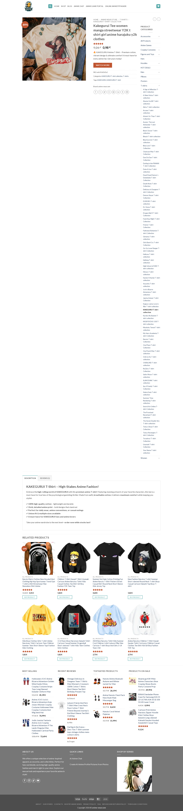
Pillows (143, 77)
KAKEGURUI (101, 80)
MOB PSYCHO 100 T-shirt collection (151, 323)
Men (142, 72)
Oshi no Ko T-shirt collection (149, 358)
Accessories (146, 36)
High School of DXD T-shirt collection (151, 267)
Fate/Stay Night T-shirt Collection (151, 220)
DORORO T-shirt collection (149, 202)
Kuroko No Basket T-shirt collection (150, 317)
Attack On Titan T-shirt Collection (151, 117)
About (38, 804)
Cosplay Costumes (148, 50)
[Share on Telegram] (127, 92)
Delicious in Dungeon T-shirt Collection (151, 190)
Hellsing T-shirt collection (148, 261)
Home (56, 6)
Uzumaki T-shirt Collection (148, 445)
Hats (142, 59)
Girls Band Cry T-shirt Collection (151, 243)
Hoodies (144, 63)
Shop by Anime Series (73, 804)
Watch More (103, 65)
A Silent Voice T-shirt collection (150, 96)
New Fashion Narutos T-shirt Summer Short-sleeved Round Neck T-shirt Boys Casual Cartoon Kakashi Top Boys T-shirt (144, 582)
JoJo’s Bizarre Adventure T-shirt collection (149, 292)
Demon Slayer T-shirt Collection (150, 196)
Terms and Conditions (137, 804)
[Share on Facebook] (96, 92)
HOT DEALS (145, 68)
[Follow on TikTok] (34, 781)
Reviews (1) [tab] (45, 478)
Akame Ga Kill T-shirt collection (150, 102)
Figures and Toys (147, 54)
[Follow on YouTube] (38, 781)
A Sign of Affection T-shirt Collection (150, 90)
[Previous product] (158, 19)
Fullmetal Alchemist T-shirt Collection (151, 232)
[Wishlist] (158, 6)
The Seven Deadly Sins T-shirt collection (151, 422)
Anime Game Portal (94, 6)
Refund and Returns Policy (114, 804)
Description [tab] (30, 478)
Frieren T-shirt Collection (148, 226)
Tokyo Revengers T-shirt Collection (150, 434)
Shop (63, 6)
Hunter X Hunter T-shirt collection (151, 279)
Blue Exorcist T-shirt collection (150, 141)
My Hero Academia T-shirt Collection (151, 334)
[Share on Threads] (109, 92)
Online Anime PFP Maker (115, 6)
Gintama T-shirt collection (148, 238)
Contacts (58, 804)
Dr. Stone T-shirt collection (149, 208)
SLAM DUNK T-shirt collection (150, 381)
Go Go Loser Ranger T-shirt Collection (151, 249)
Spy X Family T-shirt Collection (150, 387)
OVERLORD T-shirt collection (150, 364)
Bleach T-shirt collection (151, 136)
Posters (144, 81)
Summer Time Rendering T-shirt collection (149, 400)
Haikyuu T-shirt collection (148, 255)
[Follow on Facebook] (25, 781)
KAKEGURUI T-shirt (114, 80)
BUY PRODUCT (29, 597)
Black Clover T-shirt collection (150, 132)
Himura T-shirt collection (148, 273)
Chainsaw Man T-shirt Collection (151, 153)
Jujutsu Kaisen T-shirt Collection (150, 299)
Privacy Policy (89, 804)
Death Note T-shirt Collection (150, 185)
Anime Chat (79, 6)
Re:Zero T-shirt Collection (148, 370)
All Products (146, 41)
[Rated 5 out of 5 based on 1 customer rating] (115, 44)
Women (144, 458)
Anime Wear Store (109, 20)
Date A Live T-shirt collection (150, 170)
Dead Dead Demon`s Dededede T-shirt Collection (150, 177)
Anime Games (146, 45)
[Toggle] (159, 36)
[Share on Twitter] (105, 92)
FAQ (99, 804)
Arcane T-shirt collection (148, 111)
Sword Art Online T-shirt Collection (150, 408)
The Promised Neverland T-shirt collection (149, 415)
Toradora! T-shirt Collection (149, 440)
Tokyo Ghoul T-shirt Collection (150, 428)
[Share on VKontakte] (118, 92)
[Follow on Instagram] (29, 781)
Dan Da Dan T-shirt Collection (150, 158)
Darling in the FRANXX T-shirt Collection (151, 164)
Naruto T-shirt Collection (148, 340)
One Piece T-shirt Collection (149, 346)
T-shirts (123, 20)
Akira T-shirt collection (151, 107)
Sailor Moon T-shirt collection (150, 375)
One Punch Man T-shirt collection (151, 352)
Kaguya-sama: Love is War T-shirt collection (151, 305)
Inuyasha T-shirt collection (149, 285)
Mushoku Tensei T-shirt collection (151, 328)
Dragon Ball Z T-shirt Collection (150, 214)
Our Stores (48, 804)
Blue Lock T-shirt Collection (149, 147)
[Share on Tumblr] (123, 92)
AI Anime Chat (76, 758)
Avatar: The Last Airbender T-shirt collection (149, 124)
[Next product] (154, 19)
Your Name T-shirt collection (149, 451)
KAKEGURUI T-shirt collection (107, 22)
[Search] (50, 6)
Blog (69, 6)
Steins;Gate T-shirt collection (150, 393)
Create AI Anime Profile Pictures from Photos (89, 764)
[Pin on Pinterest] (114, 92)
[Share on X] (100, 92)
